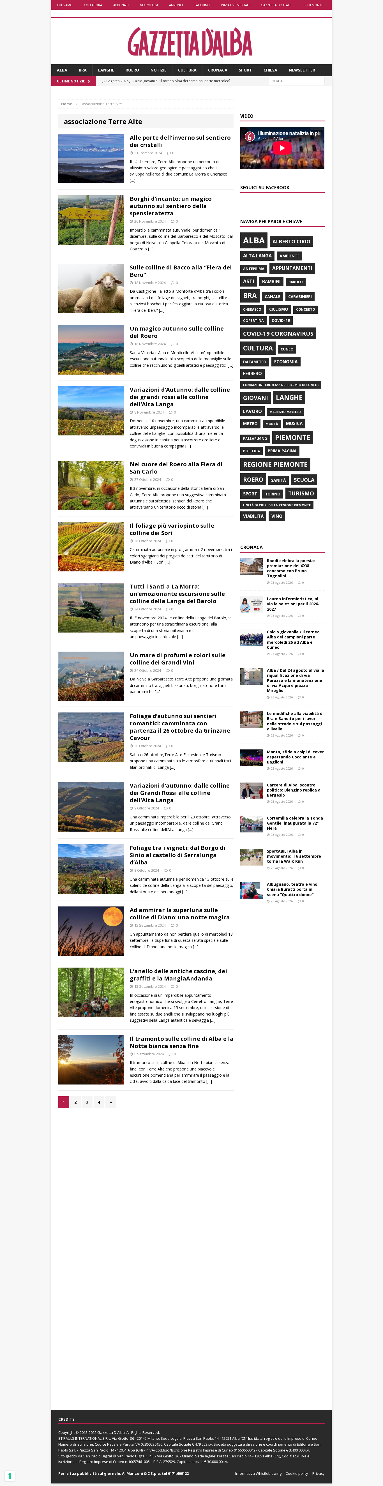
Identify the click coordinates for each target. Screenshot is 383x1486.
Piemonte (292, 437)
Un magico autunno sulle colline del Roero (177, 332)
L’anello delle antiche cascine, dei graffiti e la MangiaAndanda (178, 974)
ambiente (289, 256)
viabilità (253, 516)
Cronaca (217, 70)
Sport (245, 70)
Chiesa (270, 70)
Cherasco (252, 309)
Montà (272, 424)
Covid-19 (281, 320)
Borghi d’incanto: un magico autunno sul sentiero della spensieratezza (171, 206)
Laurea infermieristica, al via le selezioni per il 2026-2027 (293, 604)
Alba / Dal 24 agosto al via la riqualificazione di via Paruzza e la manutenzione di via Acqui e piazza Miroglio (295, 680)
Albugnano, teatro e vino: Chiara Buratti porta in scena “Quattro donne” (293, 889)
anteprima (253, 268)
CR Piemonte (313, 5)
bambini (271, 281)
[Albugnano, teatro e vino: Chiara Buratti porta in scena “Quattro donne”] (251, 895)
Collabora (93, 5)
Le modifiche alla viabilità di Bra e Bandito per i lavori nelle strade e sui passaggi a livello (295, 721)
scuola (304, 479)
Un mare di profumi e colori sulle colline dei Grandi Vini (177, 658)
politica (251, 450)
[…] (132, 180)
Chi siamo (65, 5)
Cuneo (287, 349)
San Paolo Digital (97, 1456)
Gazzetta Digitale (276, 5)
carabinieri (300, 296)
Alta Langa (257, 255)
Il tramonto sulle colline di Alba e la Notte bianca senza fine (182, 1042)
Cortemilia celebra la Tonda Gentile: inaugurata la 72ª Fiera (295, 823)
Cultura (187, 70)
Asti (248, 281)
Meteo (250, 423)
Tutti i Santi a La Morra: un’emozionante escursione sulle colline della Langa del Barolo (177, 594)
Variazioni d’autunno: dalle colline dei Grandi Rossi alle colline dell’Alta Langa (180, 793)
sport (250, 494)
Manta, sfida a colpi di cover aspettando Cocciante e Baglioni (295, 757)
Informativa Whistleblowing (258, 1473)
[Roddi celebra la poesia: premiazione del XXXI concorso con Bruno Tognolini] (251, 571)
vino (276, 516)
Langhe (106, 70)
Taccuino (202, 5)
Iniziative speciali (235, 5)
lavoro (252, 411)
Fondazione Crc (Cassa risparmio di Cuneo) (281, 385)
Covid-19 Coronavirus (278, 333)
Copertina (253, 320)
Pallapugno (255, 438)
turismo (301, 493)
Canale (272, 296)
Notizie (159, 70)
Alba (62, 70)
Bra (83, 70)
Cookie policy (297, 1473)
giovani (255, 398)
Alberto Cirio (291, 241)
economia (286, 361)
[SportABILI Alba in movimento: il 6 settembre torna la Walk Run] (251, 862)
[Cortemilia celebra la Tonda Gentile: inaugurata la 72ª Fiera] (251, 829)
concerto (305, 309)
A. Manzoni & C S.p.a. (141, 1473)
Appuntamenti (292, 268)
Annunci (176, 5)
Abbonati (121, 5)
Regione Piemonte (275, 464)
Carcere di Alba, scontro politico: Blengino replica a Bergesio (293, 790)
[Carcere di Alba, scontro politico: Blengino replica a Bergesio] (251, 796)
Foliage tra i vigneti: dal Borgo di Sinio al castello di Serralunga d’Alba (177, 855)
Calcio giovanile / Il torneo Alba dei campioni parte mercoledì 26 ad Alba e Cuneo (293, 639)
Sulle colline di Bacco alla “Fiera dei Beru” (181, 271)
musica (294, 423)
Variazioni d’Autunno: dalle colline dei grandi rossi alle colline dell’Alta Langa (180, 397)
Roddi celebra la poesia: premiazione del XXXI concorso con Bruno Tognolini (291, 568)
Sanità (278, 480)
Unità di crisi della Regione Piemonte (277, 505)
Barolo (296, 282)
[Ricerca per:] (297, 80)
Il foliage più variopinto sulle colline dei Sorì (172, 529)
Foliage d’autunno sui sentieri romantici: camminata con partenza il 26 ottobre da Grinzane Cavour (180, 727)
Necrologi (149, 5)
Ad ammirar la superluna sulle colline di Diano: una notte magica (180, 913)
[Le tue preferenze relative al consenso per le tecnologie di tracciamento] (9, 1476)
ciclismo (278, 309)
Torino (272, 494)
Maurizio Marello (285, 412)
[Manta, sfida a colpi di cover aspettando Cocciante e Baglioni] (251, 762)
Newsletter (302, 70)
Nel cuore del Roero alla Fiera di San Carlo (176, 467)
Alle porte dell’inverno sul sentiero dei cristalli (180, 141)
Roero (132, 70)
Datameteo (254, 361)
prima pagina (282, 450)
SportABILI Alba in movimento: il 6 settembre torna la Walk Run (294, 856)
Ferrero (252, 373)
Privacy (318, 1473)
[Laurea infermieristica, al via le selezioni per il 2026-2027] (251, 610)
